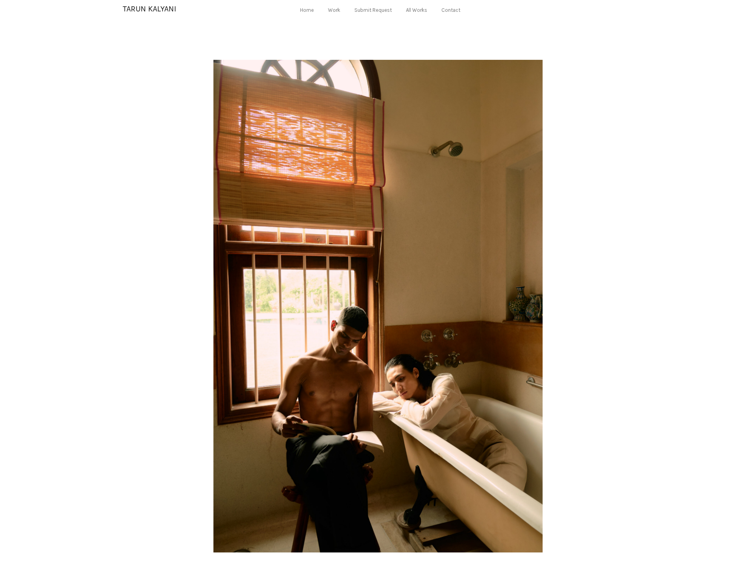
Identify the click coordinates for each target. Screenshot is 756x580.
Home (307, 10)
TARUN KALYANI (149, 8)
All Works (416, 10)
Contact (450, 10)
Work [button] (334, 10)
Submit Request (373, 10)
